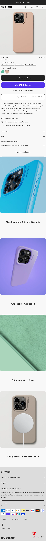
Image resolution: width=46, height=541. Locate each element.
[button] (26, 7)
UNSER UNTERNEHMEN (10, 478)
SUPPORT (4, 483)
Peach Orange (7, 71)
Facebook (4, 519)
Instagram (15, 519)
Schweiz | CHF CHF (6, 528)
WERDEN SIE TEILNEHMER (11, 489)
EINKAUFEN (5, 472)
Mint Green (2, 71)
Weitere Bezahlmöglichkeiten (23, 90)
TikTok (25, 519)
